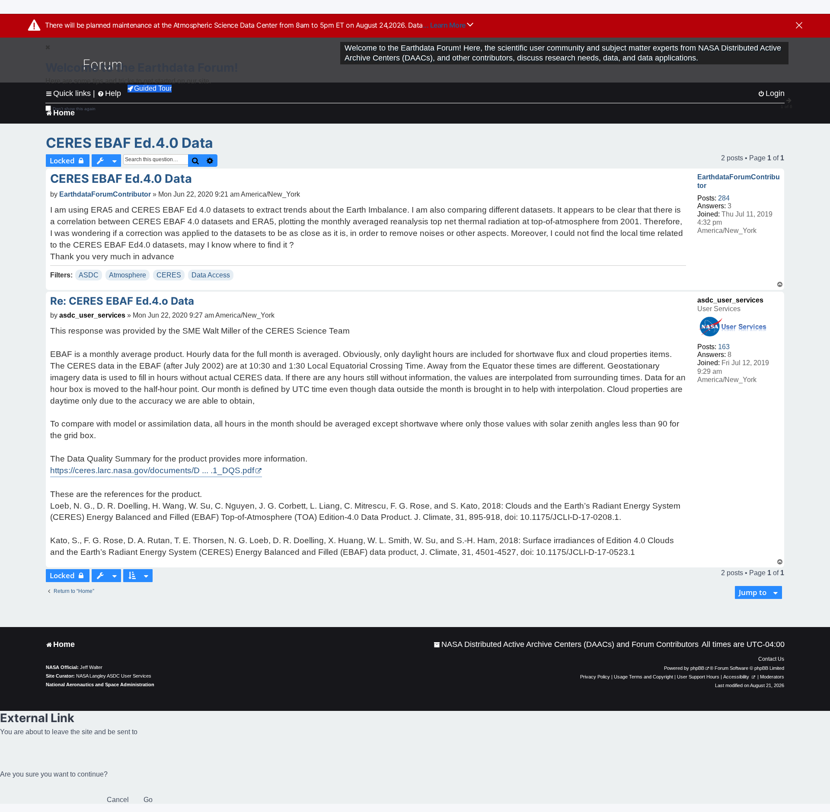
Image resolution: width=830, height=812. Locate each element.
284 (724, 198)
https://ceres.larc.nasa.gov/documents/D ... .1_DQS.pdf (152, 470)
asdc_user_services (730, 300)
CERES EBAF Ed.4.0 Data (129, 142)
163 (724, 346)
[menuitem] (566, 644)
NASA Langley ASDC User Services (113, 675)
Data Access (211, 275)
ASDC (89, 275)
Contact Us (771, 659)
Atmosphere (127, 275)
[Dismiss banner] (799, 26)
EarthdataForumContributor (738, 181)
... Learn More (445, 25)
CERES (168, 275)
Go (148, 799)
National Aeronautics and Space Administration (100, 684)
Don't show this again (74, 108)
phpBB (697, 668)
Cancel (118, 799)
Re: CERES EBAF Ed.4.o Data (122, 301)
